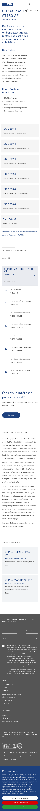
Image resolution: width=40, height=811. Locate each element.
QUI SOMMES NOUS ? (8, 685)
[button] (19, 258)
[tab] (20, 276)
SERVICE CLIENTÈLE (8, 700)
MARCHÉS (5, 691)
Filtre (4, 258)
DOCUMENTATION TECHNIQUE (11, 694)
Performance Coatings (10, 721)
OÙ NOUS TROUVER (8, 697)
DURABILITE (5, 688)
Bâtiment (5, 718)
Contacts (11, 415)
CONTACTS (5, 703)
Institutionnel (7, 715)
